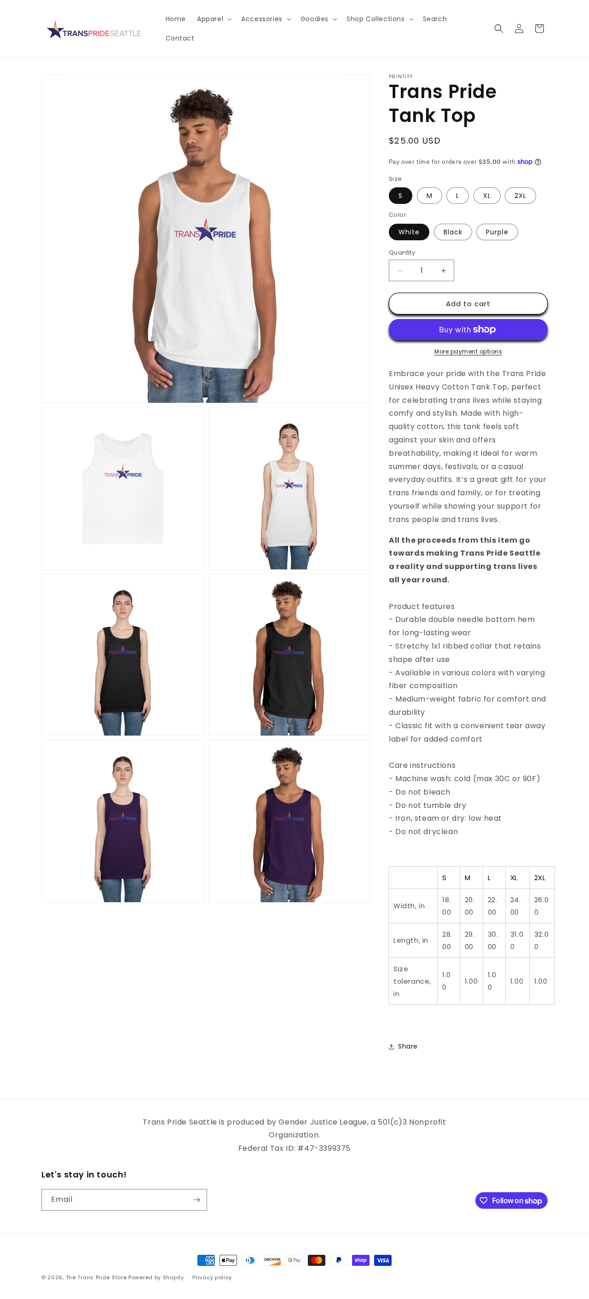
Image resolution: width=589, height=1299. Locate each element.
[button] (213, 19)
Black (453, 232)
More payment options (468, 351)
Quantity (402, 252)
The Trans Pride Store (96, 1277)
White (409, 232)
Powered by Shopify (156, 1277)
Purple (497, 232)
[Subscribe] (196, 1200)
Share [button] (408, 1046)
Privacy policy (212, 1277)
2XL (520, 195)
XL (487, 195)
